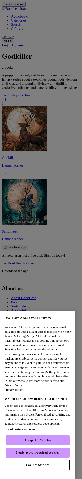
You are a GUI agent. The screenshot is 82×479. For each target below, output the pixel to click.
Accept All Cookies (37, 440)
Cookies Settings (37, 464)
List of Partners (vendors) (21, 429)
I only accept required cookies (37, 452)
